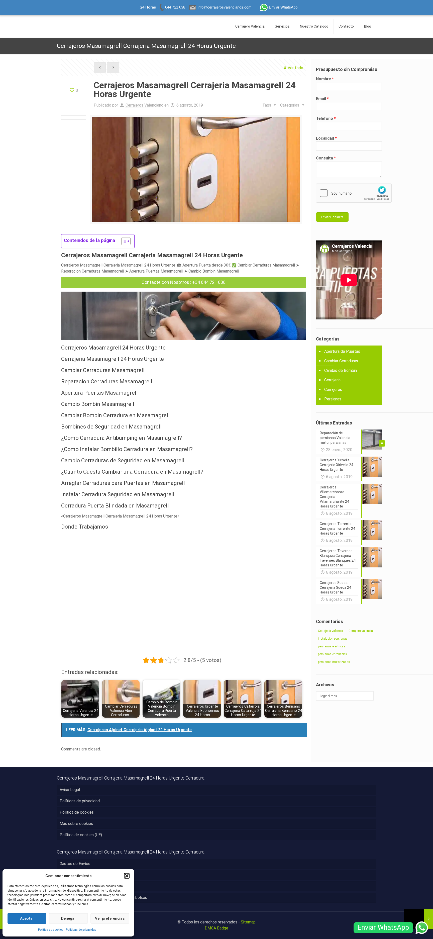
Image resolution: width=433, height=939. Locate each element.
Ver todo (295, 67)
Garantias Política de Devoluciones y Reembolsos (103, 897)
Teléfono (326, 118)
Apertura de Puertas (342, 351)
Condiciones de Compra (80, 886)
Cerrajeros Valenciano (144, 105)
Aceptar (27, 918)
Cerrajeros (333, 389)
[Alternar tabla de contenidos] (123, 241)
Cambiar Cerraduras (341, 361)
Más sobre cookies (76, 823)
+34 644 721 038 (209, 282)
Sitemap (248, 922)
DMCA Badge (216, 928)
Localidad (326, 138)
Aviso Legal (70, 789)
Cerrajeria (332, 380)
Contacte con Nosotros (165, 282)
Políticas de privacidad (81, 929)
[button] (126, 875)
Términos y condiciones (80, 875)
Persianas (332, 399)
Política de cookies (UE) (81, 834)
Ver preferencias (110, 918)
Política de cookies (50, 929)
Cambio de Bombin (340, 370)
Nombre (325, 78)
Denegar (68, 918)
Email (322, 98)
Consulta (326, 158)
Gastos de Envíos (75, 863)
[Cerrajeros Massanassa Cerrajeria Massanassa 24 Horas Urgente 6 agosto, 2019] (418, 919)
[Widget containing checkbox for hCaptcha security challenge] (354, 193)
